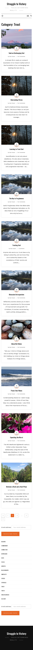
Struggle (3, 582)
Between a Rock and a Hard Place (16, 487)
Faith (2, 558)
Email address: (6, 527)
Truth (3, 591)
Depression (4, 554)
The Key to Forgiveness (16, 198)
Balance (3, 541)
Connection (4, 550)
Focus (3, 562)
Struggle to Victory (16, 4)
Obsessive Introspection (16, 294)
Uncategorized (5, 595)
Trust (2, 586)
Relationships (5, 570)
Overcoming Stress (17, 100)
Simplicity (4, 574)
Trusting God (16, 245)
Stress (3, 578)
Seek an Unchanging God (16, 53)
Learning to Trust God (16, 149)
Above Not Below (16, 344)
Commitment (4, 546)
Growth (3, 566)
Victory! (3, 599)
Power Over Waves (16, 390)
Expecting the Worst (16, 437)
